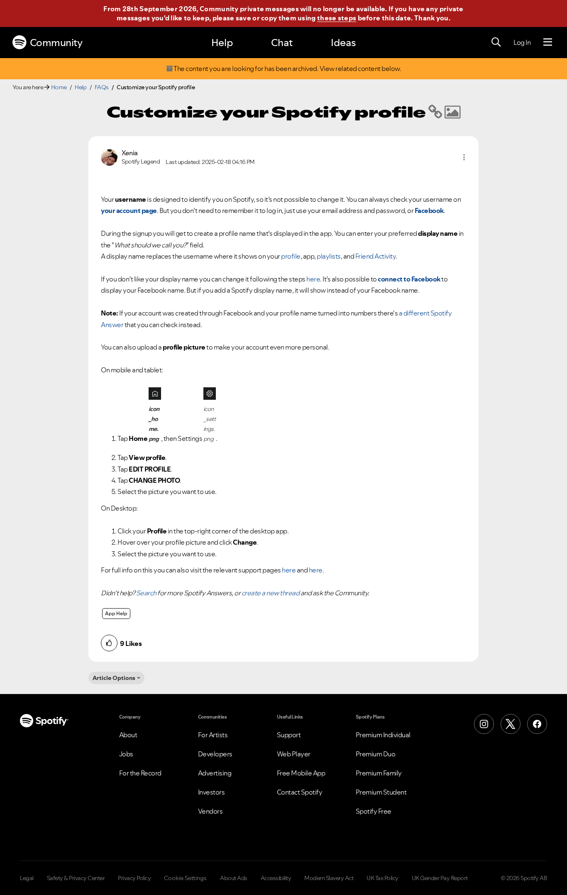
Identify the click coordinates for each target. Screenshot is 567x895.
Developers (215, 753)
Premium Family (379, 773)
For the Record (140, 773)
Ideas (343, 42)
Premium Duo (376, 753)
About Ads (233, 878)
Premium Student (381, 792)
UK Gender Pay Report (440, 878)
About (128, 734)
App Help (116, 613)
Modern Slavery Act (328, 878)
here (313, 279)
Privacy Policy (134, 878)
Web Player (293, 753)
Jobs (126, 753)
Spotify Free (373, 811)
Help (222, 42)
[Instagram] (484, 724)
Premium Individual (383, 734)
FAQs (102, 87)
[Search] (496, 42)
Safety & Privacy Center (76, 878)
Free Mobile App (301, 773)
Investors (211, 792)
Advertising (215, 773)
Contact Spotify (300, 792)
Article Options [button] (114, 678)
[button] (464, 157)
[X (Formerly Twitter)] (511, 724)
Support (289, 734)
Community (56, 42)
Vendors (210, 811)
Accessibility (276, 878)
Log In (521, 42)
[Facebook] (537, 724)
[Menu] (548, 42)
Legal (27, 878)
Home (59, 87)
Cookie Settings (185, 878)
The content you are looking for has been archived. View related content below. (287, 68)
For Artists (213, 734)
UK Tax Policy (382, 878)
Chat (282, 42)
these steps (336, 17)
